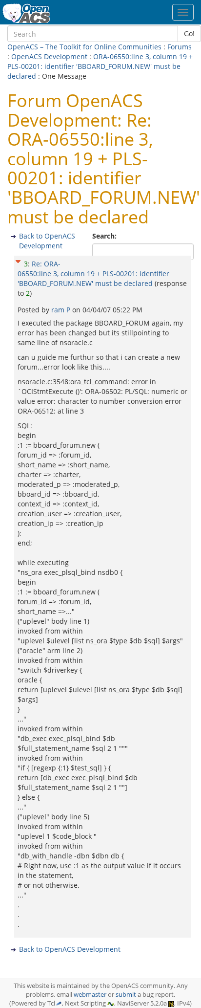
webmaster (90, 994)
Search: (105, 236)
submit (126, 994)
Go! (189, 33)
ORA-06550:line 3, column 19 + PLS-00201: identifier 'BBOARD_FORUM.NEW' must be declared (100, 66)
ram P (61, 309)
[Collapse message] (18, 260)
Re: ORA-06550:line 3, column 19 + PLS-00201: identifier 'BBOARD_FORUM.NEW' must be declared (93, 273)
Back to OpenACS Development (47, 240)
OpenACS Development (49, 56)
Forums (179, 46)
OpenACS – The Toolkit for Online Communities (84, 46)
